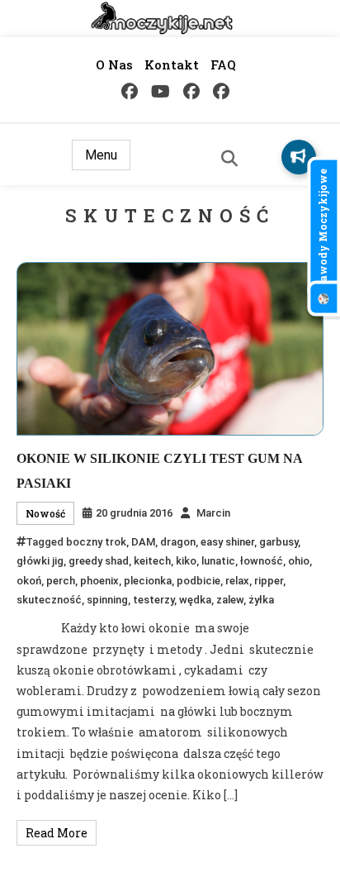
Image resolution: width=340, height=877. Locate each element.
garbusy (278, 542)
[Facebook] (129, 91)
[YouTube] (160, 91)
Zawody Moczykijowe (322, 228)
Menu (101, 155)
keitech (152, 561)
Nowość (45, 513)
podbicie (198, 580)
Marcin (213, 513)
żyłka (261, 599)
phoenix (99, 580)
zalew (229, 599)
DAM (143, 542)
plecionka (148, 580)
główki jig (40, 561)
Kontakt (171, 64)
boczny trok (96, 542)
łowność (261, 561)
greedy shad (98, 561)
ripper (268, 580)
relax (237, 580)
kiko (186, 561)
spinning (107, 599)
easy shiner (227, 542)
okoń (29, 580)
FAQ (223, 64)
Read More (56, 833)
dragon (178, 542)
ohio (298, 561)
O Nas (114, 64)
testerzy (153, 599)
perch (60, 580)
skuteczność (49, 599)
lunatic (218, 561)
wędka (195, 599)
